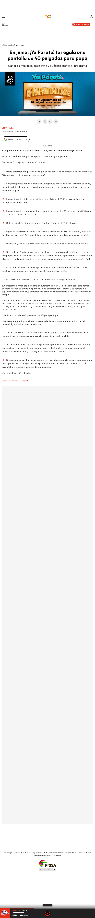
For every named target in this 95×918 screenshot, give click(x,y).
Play (47, 913)
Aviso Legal (8, 853)
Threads (60, 836)
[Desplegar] (47, 905)
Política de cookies (21, 853)
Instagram (45, 836)
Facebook (39, 121)
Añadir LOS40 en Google (17, 139)
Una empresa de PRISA (47, 863)
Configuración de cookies (42, 855)
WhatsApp (50, 121)
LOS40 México (47, 17)
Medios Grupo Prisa (47, 869)
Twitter (45, 121)
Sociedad (24, 381)
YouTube (40, 836)
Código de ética (36, 853)
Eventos (15, 381)
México (5, 25)
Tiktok (35, 836)
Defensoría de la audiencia (53, 853)
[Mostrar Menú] (3, 16)
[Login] (91, 16)
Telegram (55, 121)
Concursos (6, 381)
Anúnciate (57, 855)
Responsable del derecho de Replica (78, 853)
